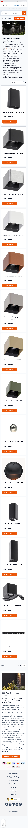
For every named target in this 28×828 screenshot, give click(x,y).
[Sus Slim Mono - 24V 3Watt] (13, 510)
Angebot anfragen (19, 18)
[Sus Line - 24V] (13, 633)
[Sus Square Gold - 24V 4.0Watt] (13, 346)
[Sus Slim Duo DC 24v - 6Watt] (13, 551)
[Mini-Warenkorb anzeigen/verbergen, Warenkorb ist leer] (24, 5)
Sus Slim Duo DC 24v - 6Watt (13, 565)
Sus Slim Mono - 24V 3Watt (13, 524)
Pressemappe (13, 791)
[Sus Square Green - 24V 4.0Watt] (13, 387)
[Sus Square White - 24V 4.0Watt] (13, 221)
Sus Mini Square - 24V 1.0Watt (13, 606)
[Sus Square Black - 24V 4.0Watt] (13, 139)
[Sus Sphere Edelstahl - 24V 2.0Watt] (13, 428)
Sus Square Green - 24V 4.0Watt (13, 401)
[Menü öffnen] (3, 5)
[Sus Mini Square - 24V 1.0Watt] (13, 592)
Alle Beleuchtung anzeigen (11, 756)
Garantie (13, 787)
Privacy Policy (19, 813)
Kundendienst (13, 784)
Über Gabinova (13, 780)
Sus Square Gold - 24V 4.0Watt (13, 360)
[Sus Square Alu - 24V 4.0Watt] (13, 180)
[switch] (3, 825)
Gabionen (8, 48)
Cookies (13, 794)
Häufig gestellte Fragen (13, 777)
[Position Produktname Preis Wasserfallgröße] (17, 82)
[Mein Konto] (21, 5)
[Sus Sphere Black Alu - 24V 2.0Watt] (13, 469)
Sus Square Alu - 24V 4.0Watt (13, 194)
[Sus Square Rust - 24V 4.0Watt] (13, 262)
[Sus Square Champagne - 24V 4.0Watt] (13, 303)
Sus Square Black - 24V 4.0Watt (13, 153)
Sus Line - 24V (13, 647)
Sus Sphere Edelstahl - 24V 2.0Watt (13, 442)
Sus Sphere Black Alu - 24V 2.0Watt (13, 483)
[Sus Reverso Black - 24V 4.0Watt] (13, 98)
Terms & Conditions (9, 813)
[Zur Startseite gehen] (12, 5)
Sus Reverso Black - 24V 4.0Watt (13, 112)
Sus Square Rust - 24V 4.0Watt (13, 276)
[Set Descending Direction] (25, 83)
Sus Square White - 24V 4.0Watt (13, 235)
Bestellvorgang (13, 773)
